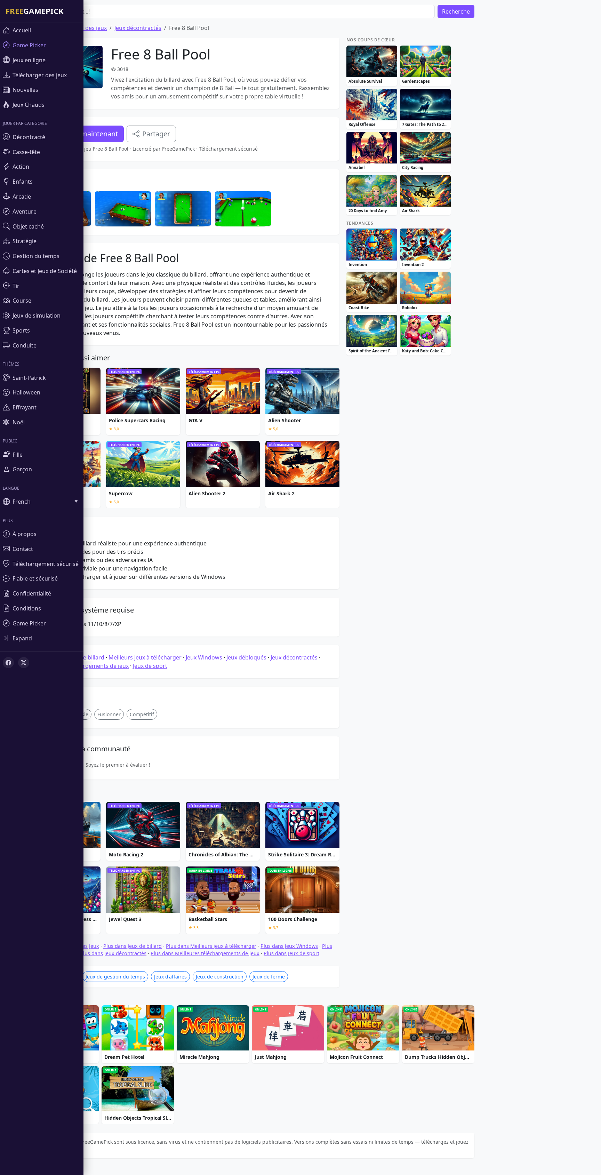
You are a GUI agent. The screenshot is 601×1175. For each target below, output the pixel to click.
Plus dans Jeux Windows (289, 946)
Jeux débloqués (246, 657)
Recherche (456, 11)
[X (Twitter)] (23, 662)
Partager (156, 133)
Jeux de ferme (269, 976)
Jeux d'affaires (170, 976)
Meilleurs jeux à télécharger (145, 657)
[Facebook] (8, 662)
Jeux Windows (204, 657)
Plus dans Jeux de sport (291, 953)
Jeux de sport (150, 666)
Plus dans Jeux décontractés (113, 953)
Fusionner (109, 714)
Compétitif (142, 714)
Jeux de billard (85, 657)
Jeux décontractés (137, 28)
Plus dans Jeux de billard (132, 946)
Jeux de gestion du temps (115, 976)
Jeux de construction (219, 976)
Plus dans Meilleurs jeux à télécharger (211, 946)
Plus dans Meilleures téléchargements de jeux (205, 953)
